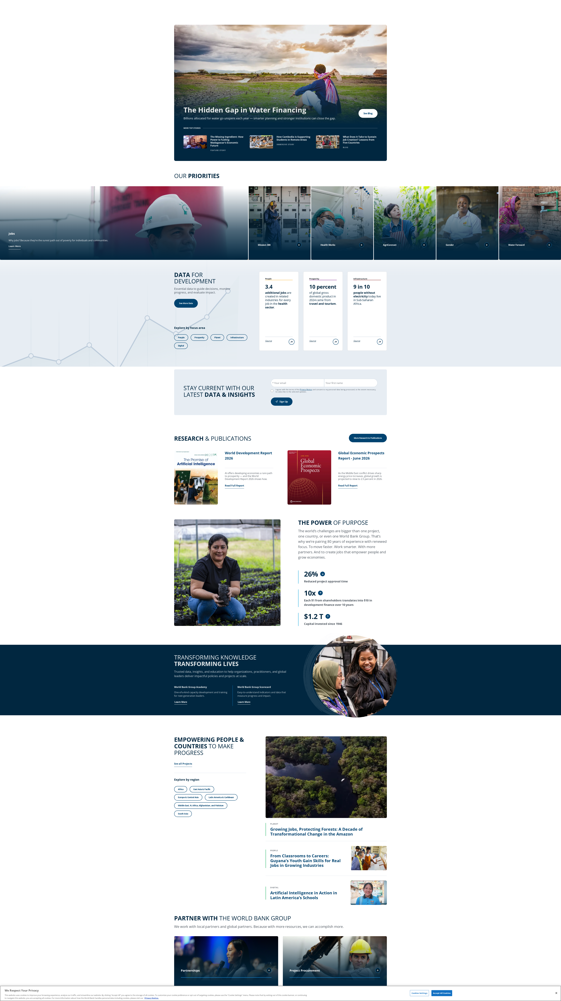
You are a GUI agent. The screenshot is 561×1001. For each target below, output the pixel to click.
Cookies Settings (419, 993)
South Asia (183, 813)
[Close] (556, 993)
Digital (181, 345)
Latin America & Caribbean (221, 797)
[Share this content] (292, 342)
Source (268, 340)
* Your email (279, 383)
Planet (217, 337)
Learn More (15, 246)
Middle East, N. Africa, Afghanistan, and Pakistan (201, 805)
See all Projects (183, 763)
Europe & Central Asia (188, 797)
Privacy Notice (306, 389)
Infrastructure (237, 337)
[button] (299, 245)
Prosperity (199, 337)
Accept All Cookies (442, 993)
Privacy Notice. (151, 998)
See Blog (368, 113)
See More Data (186, 303)
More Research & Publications (368, 438)
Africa (180, 789)
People (181, 337)
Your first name (334, 383)
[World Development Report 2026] (196, 477)
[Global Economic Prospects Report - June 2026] (309, 477)
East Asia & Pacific (201, 789)
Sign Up (283, 401)
